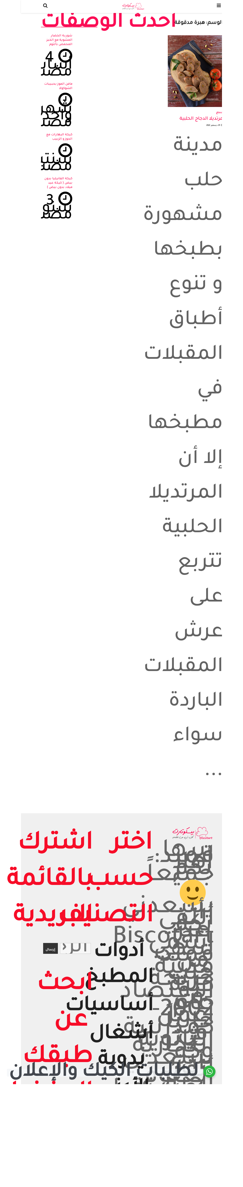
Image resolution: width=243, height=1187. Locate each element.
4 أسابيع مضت (48, 66)
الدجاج (219, 112)
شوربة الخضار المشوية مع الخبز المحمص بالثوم (59, 40)
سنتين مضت (49, 164)
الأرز (132, 1089)
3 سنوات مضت (48, 209)
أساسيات (109, 1007)
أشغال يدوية (122, 1048)
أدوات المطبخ (119, 966)
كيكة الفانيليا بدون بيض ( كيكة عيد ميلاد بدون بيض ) (58, 183)
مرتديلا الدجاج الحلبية (201, 119)
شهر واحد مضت (52, 117)
